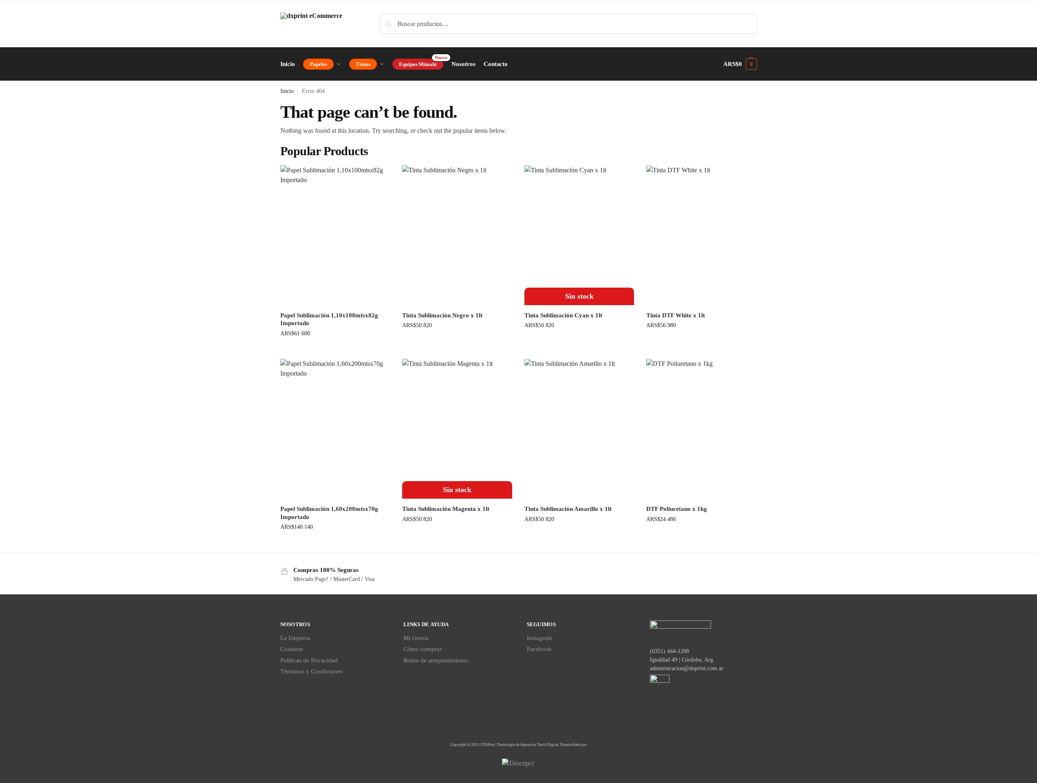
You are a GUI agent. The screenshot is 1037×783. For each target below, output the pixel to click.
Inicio (287, 91)
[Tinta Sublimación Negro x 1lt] (457, 235)
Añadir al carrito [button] (335, 351)
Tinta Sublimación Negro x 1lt (442, 315)
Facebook (539, 649)
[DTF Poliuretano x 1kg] (701, 429)
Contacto (291, 649)
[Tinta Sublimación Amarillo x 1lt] (579, 429)
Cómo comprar (422, 649)
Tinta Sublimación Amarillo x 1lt (568, 509)
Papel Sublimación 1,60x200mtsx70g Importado (329, 513)
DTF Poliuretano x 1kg (676, 509)
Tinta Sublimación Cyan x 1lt (563, 315)
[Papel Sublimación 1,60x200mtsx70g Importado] (335, 429)
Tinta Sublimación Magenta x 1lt (445, 509)
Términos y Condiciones (311, 671)
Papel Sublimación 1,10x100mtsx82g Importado (329, 319)
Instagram (539, 638)
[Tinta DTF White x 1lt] (701, 235)
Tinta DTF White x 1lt (675, 315)
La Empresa (295, 638)
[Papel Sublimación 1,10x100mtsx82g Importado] (335, 235)
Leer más (579, 342)
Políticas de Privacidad (309, 660)
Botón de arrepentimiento (435, 660)
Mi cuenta (416, 638)
